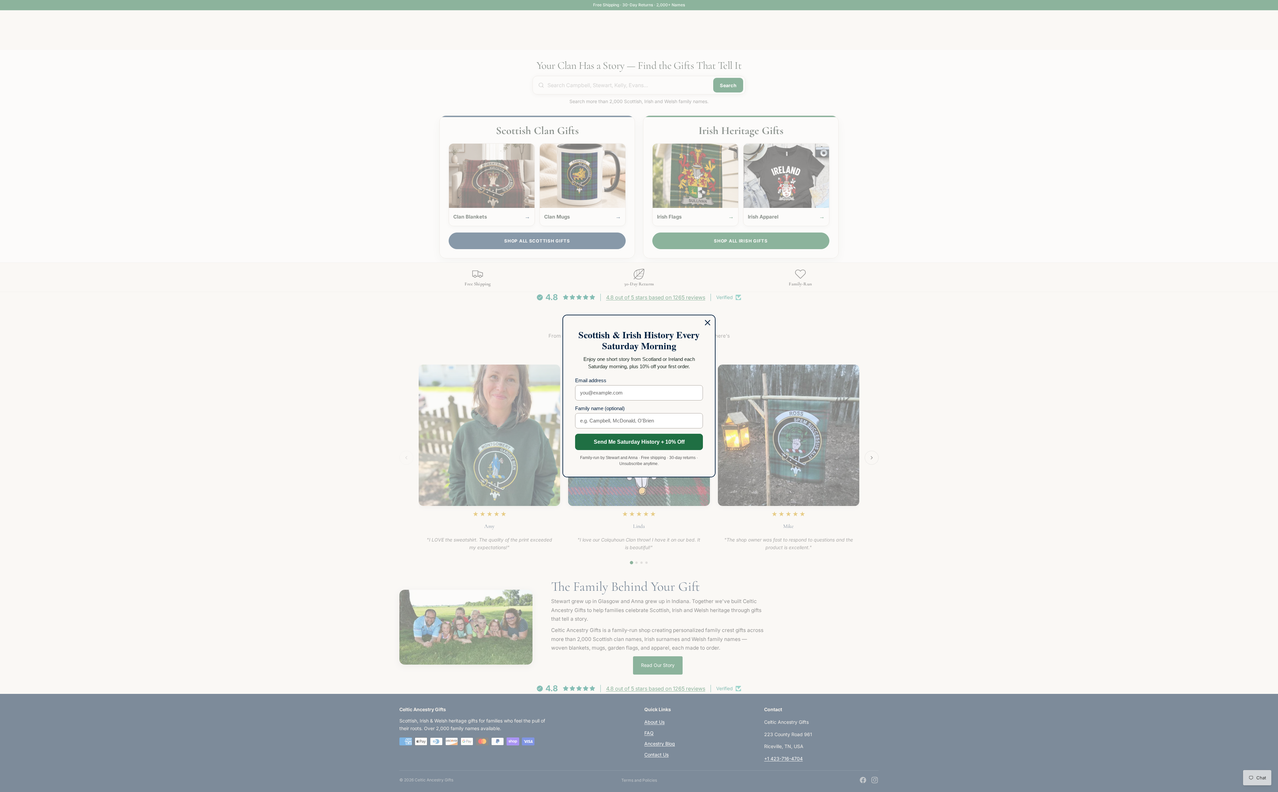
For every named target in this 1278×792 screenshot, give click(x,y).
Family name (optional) (600, 408)
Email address (590, 380)
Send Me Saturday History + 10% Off (639, 442)
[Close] (708, 323)
